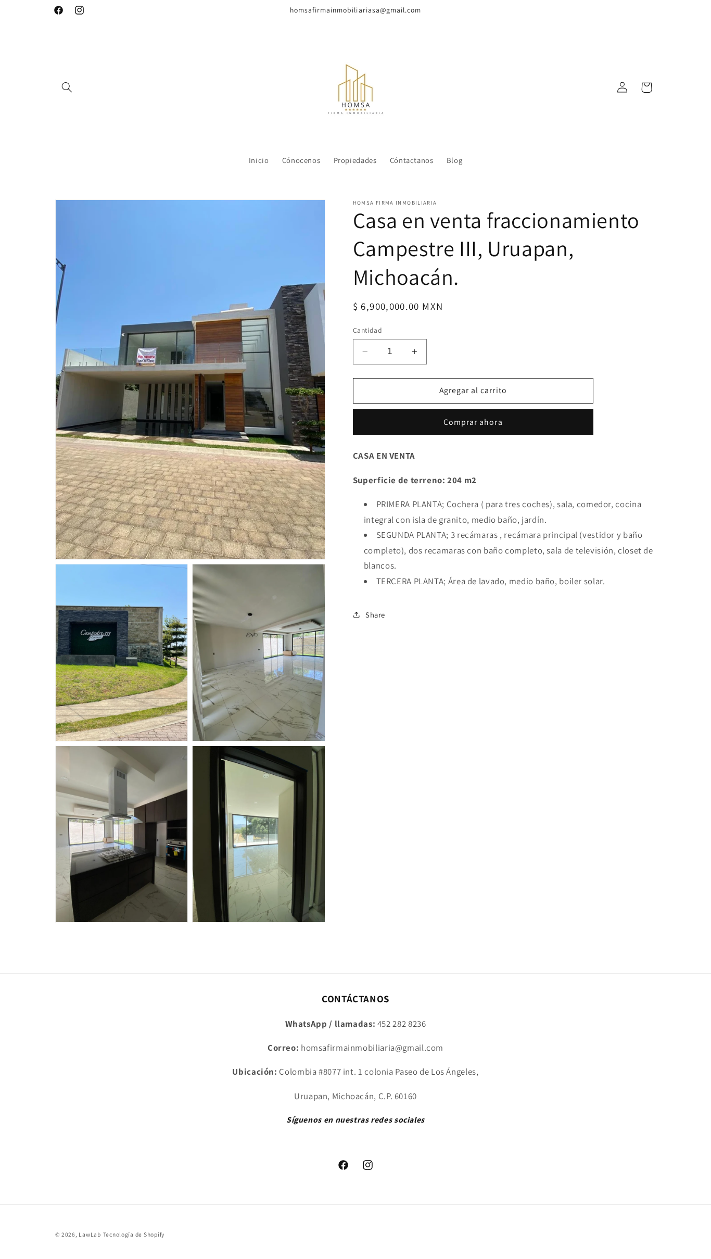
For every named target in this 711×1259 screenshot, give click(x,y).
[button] (67, 87)
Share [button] (375, 615)
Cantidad (367, 330)
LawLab (89, 1234)
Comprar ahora (473, 421)
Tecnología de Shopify (133, 1234)
